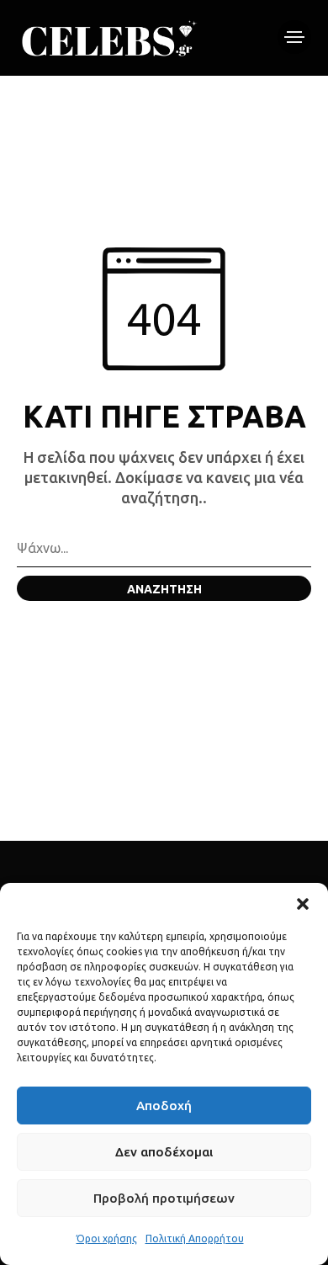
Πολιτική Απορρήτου (194, 1238)
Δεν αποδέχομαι (164, 1152)
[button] (302, 904)
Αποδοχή (164, 1105)
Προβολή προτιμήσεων (164, 1198)
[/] (294, 37)
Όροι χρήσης (107, 1238)
